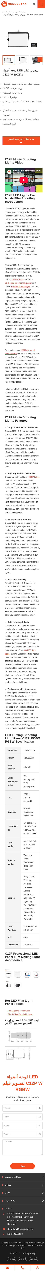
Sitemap (13, 1253)
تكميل (7, 1193)
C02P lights (34, 477)
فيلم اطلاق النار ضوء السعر (21, 139)
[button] (40, 59)
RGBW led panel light (20, 286)
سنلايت (8, 1185)
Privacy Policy (29, 1253)
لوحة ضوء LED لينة (17, 12)
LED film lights (17, 279)
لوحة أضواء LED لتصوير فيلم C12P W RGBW (23, 15)
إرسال (22, 1166)
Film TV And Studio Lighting (20, 1014)
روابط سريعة (10, 1201)
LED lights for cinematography (18, 283)
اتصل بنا (8, 1208)
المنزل (4, 12)
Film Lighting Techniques (19, 1011)
